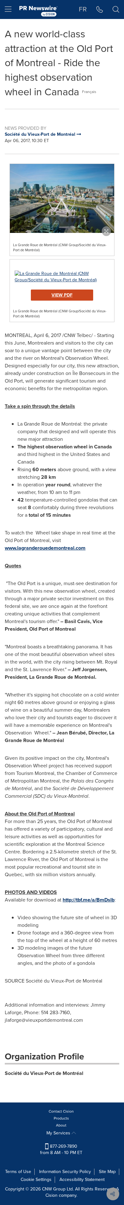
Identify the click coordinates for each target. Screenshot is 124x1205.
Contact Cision (61, 1111)
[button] (62, 198)
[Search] (116, 9)
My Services (59, 1133)
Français (89, 92)
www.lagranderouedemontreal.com (45, 548)
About (61, 1125)
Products (61, 1118)
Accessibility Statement (82, 1179)
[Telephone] (100, 9)
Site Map (107, 1171)
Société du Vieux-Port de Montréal (44, 1073)
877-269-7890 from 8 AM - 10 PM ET (61, 1149)
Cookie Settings (36, 1179)
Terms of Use (18, 1171)
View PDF (62, 295)
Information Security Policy (65, 1171)
